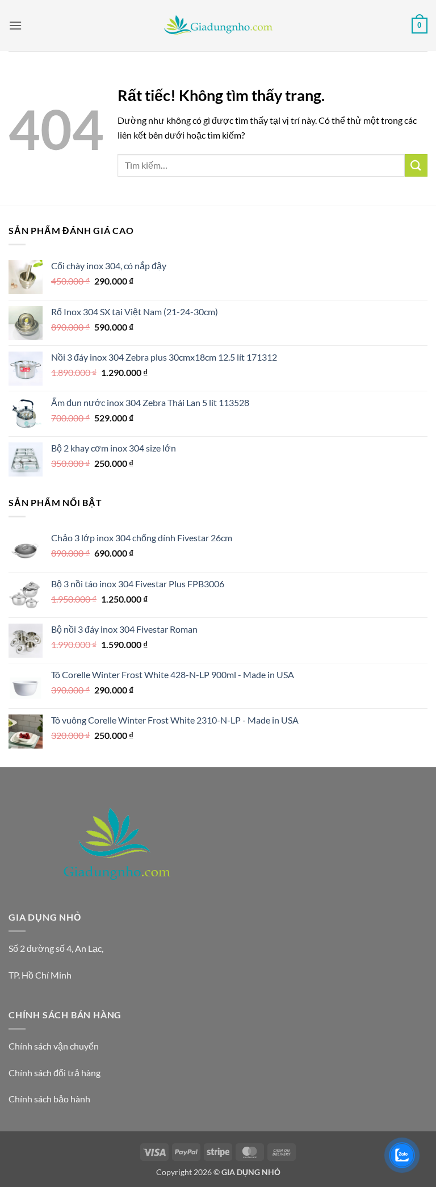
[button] (15, 25)
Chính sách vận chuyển (54, 1045)
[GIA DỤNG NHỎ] (218, 25)
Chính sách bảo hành (49, 1098)
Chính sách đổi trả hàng (54, 1072)
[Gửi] (416, 165)
